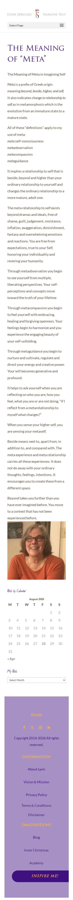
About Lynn (36, 769)
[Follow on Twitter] (32, 727)
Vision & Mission (36, 782)
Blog (36, 837)
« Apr (11, 659)
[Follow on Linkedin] (49, 727)
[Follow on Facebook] (24, 727)
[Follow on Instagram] (40, 727)
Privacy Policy (36, 795)
